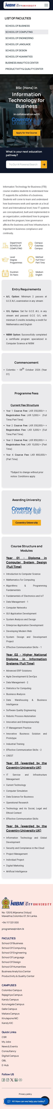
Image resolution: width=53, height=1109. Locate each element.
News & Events (10, 1046)
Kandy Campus (10, 999)
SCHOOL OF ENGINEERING (19, 38)
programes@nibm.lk (13, 928)
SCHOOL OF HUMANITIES (19, 56)
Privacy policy (25, 1094)
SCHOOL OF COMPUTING (19, 32)
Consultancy (9, 1051)
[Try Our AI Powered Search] (44, 164)
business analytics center (16, 971)
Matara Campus (10, 1013)
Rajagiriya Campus (12, 994)
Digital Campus (10, 1055)
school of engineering (14, 952)
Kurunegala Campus (13, 1004)
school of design (11, 962)
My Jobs (6, 1041)
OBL (4, 1060)
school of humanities (14, 966)
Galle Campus (9, 1009)
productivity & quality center (18, 976)
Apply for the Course (26, 132)
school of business (12, 943)
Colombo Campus (12, 990)
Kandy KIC (7, 1023)
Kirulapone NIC (10, 1018)
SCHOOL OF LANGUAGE (18, 44)
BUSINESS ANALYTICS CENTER (21, 62)
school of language (13, 957)
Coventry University (26, 522)
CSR (4, 1037)
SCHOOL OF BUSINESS (17, 25)
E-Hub (5, 1065)
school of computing (14, 948)
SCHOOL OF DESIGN (16, 50)
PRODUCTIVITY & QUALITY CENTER (24, 68)
